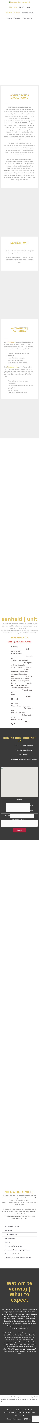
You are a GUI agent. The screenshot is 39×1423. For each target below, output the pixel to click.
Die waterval (9, 1230)
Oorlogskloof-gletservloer (13, 1246)
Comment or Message (19, 819)
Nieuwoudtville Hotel (12, 1254)
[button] (19, 1227)
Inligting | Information (13, 18)
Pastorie (7, 1242)
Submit (19, 830)
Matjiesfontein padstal (12, 1226)
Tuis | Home (13, 7)
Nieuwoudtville (27, 18)
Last (31, 810)
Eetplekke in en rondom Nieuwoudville (18, 1258)
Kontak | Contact (27, 12)
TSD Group (28, 1419)
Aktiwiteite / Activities (13, 12)
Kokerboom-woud (11, 1234)
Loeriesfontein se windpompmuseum (17, 1250)
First (31, 805)
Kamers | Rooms (24, 7)
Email (7, 816)
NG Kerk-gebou (10, 1238)
